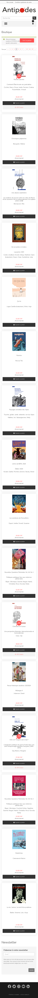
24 (29, 49)
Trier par (4, 49)
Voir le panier (27, 40)
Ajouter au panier (20, 103)
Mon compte (10, 2)
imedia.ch (27, 994)
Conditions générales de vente (23, 2)
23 (27, 49)
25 (32, 49)
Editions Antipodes (14, 994)
